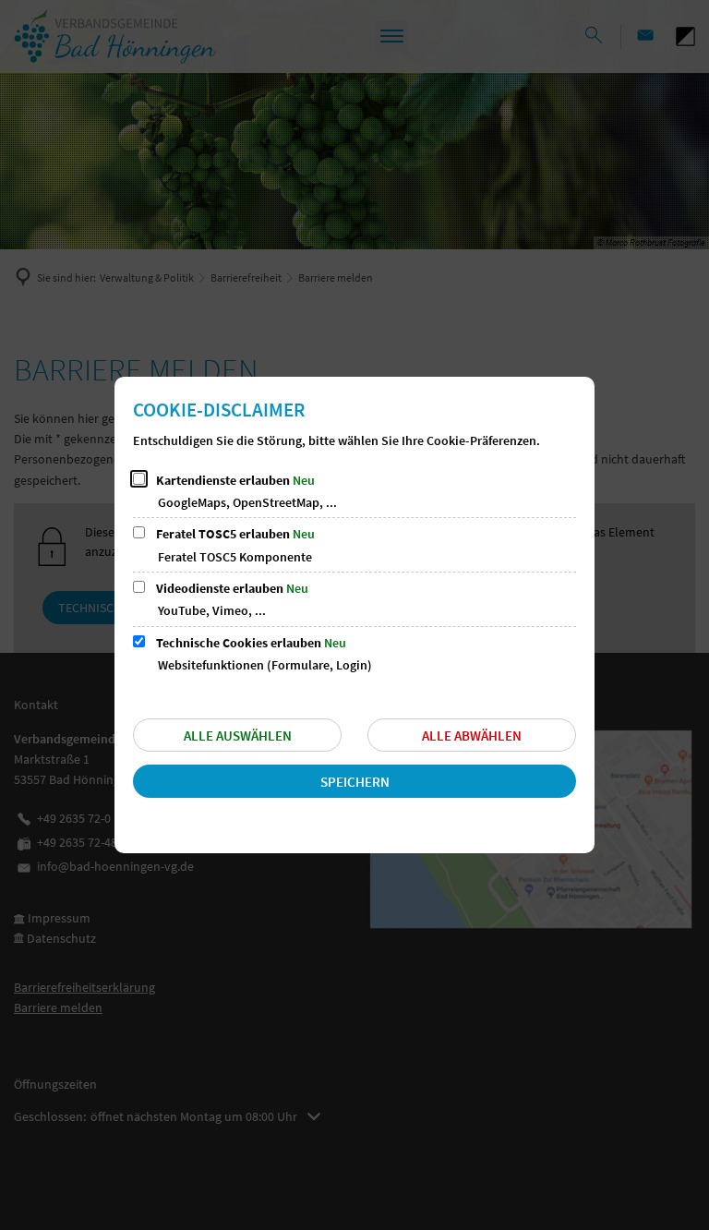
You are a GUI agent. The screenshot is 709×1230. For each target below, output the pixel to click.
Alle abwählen (472, 735)
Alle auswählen (238, 735)
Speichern (355, 781)
